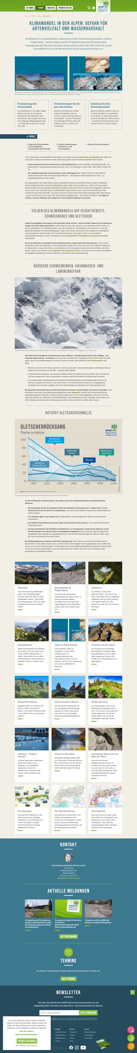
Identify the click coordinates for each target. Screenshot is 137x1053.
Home (27, 16)
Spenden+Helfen (65, 8)
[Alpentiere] (105, 573)
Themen (40, 8)
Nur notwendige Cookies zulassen (27, 1045)
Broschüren (73, 1032)
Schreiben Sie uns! (60, 1032)
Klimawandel (96, 361)
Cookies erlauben (27, 1041)
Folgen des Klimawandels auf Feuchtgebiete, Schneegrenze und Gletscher (38, 146)
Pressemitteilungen (90, 1032)
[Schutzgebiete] (105, 796)
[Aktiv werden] (131, 1038)
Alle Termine (68, 979)
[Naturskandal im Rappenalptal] (68, 573)
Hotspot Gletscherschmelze (97, 144)
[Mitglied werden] (131, 1046)
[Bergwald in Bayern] (32, 687)
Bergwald (75, 392)
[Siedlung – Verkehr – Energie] (32, 739)
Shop (71, 1041)
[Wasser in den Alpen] (68, 739)
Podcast (72, 1035)
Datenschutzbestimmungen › (26, 1034)
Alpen (39, 16)
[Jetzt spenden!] (131, 1030)
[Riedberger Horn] (105, 687)
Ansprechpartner (60, 1035)
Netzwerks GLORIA (59, 188)
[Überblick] (32, 573)
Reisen (72, 1038)
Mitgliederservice (60, 1038)
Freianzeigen (89, 1038)
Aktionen (30, 8)
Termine (57, 1041)
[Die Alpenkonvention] (68, 796)
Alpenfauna (83, 157)
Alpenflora (96, 157)
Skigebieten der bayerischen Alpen (66, 251)
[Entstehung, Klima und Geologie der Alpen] (105, 739)
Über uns (51, 8)
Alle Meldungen (68, 936)
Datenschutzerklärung (92, 1019)
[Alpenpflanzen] (32, 630)
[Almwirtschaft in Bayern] (68, 687)
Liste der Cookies (26, 1031)
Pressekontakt (89, 1035)
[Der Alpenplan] (32, 796)
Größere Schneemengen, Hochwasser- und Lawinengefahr (66, 146)
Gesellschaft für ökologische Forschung (82, 236)
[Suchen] (89, 8)
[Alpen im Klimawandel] (68, 630)
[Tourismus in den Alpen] (105, 630)
